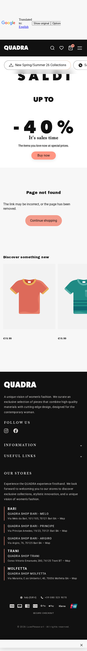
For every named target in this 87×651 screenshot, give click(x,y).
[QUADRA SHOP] (20, 385)
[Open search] (52, 47)
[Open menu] (79, 48)
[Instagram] (6, 430)
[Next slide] (79, 306)
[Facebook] (15, 430)
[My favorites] (61, 48)
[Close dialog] (81, 645)
